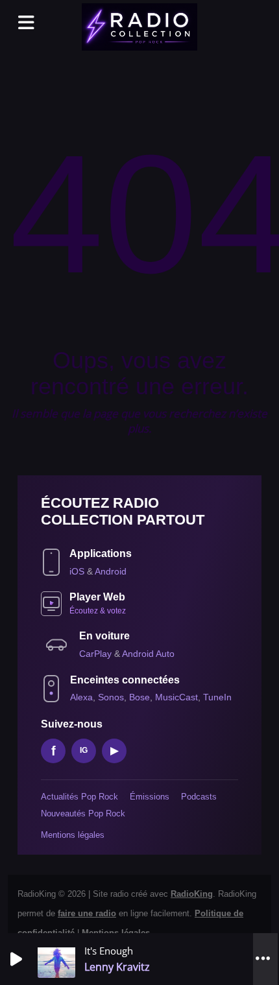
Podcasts (199, 796)
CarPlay (96, 653)
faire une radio (87, 913)
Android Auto (148, 653)
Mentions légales (72, 835)
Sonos (111, 697)
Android (111, 571)
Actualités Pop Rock (79, 796)
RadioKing (192, 894)
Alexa (81, 697)
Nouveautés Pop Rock (83, 813)
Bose (139, 697)
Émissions (149, 796)
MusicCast (176, 697)
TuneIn (217, 697)
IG (84, 750)
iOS (78, 571)
